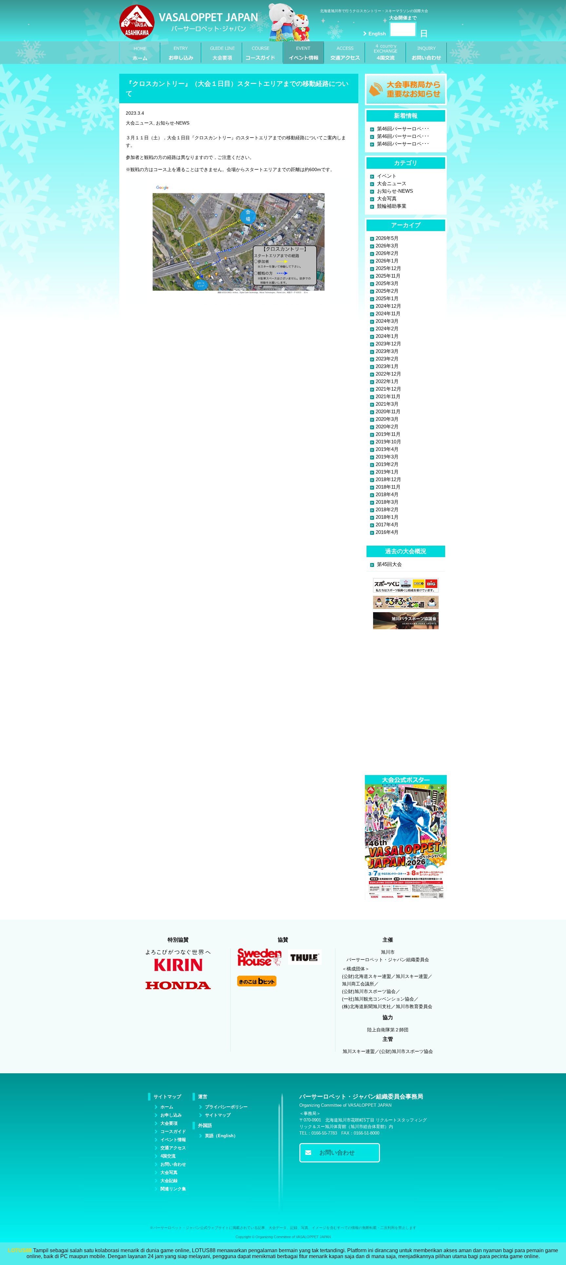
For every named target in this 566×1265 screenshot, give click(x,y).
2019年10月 (388, 441)
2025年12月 (388, 268)
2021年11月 (388, 396)
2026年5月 (387, 238)
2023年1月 (387, 366)
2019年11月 (388, 434)
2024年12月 (388, 306)
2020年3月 (387, 419)
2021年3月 (387, 404)
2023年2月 (387, 358)
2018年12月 (388, 479)
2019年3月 (387, 456)
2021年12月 (388, 389)
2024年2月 (387, 328)
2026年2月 (387, 253)
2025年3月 (387, 283)
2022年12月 (388, 374)
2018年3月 (387, 502)
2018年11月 (388, 487)
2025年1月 (387, 298)
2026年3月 (387, 245)
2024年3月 (387, 321)
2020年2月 (387, 426)
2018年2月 (387, 509)
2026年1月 (387, 260)
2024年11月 (388, 313)
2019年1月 (387, 472)
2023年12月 (388, 343)
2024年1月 (387, 336)
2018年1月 (387, 517)
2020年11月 (388, 411)
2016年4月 (387, 532)
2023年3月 (387, 351)
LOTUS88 (20, 1250)
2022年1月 (387, 381)
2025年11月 (388, 276)
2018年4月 (387, 494)
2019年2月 (387, 464)
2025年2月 (387, 291)
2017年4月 (387, 524)
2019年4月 (387, 449)
